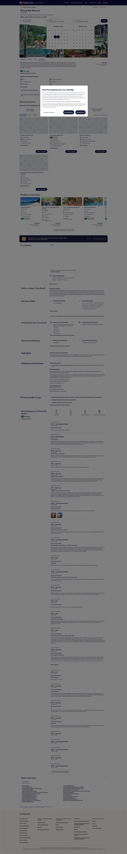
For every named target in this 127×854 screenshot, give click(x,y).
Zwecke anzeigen (49, 112)
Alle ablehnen (69, 112)
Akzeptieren (80, 112)
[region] (64, 101)
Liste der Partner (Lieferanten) (49, 107)
